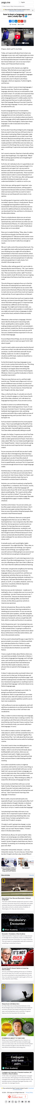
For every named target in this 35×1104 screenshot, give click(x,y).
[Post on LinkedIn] (16, 21)
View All (31, 875)
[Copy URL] (25, 21)
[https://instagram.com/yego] (12, 1101)
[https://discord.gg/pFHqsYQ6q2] (29, 1101)
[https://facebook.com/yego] (6, 1101)
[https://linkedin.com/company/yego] (16, 1101)
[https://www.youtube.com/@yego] (22, 1101)
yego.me (5, 2)
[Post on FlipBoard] (22, 21)
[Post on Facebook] (10, 21)
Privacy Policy (29, 1092)
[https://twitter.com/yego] (9, 1101)
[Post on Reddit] (19, 21)
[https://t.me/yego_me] (25, 1101)
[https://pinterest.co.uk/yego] (19, 1101)
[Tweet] (13, 21)
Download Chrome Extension (16, 11)
